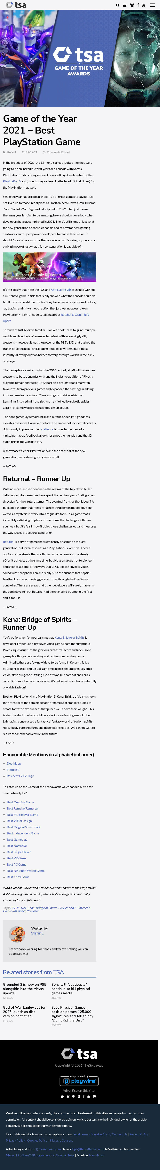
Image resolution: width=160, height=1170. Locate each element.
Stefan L (11, 152)
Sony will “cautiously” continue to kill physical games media (71, 988)
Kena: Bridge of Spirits (69, 637)
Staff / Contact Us (115, 1134)
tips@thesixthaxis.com (87, 1149)
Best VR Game (16, 858)
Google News (65, 1155)
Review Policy (138, 1134)
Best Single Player (19, 852)
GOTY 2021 (18, 908)
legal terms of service (87, 1134)
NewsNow (96, 1155)
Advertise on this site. (79, 1090)
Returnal (8, 541)
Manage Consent (61, 1140)
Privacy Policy (15, 1140)
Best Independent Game (23, 833)
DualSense (46, 429)
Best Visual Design (19, 821)
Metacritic (13, 1155)
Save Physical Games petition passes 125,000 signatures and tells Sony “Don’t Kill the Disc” (72, 1014)
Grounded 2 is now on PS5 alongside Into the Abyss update (24, 988)
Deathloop (14, 763)
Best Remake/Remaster (23, 808)
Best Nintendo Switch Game (25, 870)
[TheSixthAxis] (16, 8)
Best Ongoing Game (20, 802)
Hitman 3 (13, 769)
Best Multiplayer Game (22, 814)
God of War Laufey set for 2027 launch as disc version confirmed (24, 1011)
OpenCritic (28, 1155)
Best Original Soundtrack (24, 827)
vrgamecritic (46, 1155)
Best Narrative (17, 845)
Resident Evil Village (20, 776)
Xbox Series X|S (61, 289)
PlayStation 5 (12, 181)
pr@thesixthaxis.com (47, 1149)
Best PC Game (16, 864)
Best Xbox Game (18, 877)
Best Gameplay (17, 839)
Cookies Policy (37, 1140)
